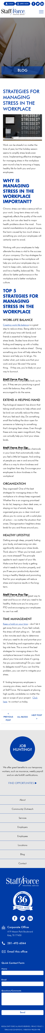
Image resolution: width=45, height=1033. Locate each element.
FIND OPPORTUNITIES (21, 783)
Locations (22, 845)
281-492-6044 (16, 943)
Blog (22, 854)
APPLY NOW (24, 4)
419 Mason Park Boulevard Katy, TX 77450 (20, 933)
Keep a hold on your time (15, 623)
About (23, 799)
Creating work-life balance (16, 324)
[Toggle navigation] (41, 11)
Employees (22, 836)
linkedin (42, 4)
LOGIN (10, 4)
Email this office (17, 951)
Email (5, 979)
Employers (23, 827)
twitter (38, 4)
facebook (34, 4)
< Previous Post (8, 716)
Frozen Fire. (36, 1030)
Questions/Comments (11, 990)
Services (22, 817)
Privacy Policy (36, 1026)
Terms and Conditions (13, 1030)
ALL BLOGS (22, 717)
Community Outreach (22, 808)
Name (5, 968)
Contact (22, 863)
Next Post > (37, 717)
